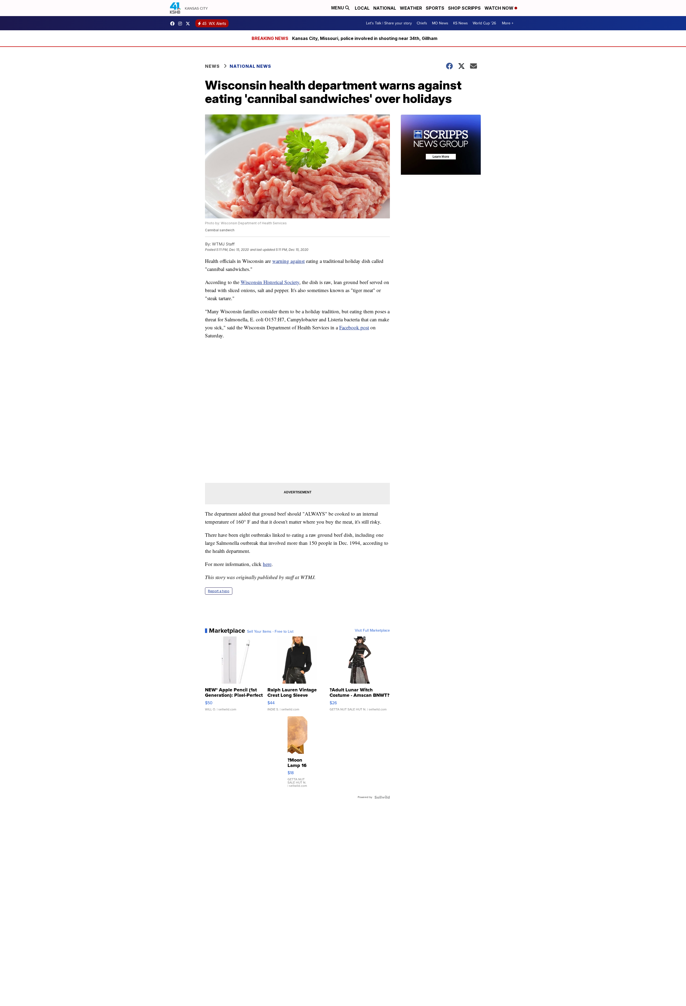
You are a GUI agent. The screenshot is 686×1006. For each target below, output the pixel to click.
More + (507, 23)
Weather (411, 8)
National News (250, 66)
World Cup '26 (484, 23)
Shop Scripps (464, 8)
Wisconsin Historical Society (270, 282)
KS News (460, 23)
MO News (440, 23)
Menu (338, 8)
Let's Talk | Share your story (389, 23)
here (267, 564)
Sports (435, 8)
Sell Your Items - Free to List (270, 632)
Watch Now (499, 8)
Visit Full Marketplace (372, 630)
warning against (288, 261)
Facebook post (354, 327)
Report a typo (218, 591)
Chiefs (422, 23)
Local (362, 8)
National (384, 8)
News (212, 66)
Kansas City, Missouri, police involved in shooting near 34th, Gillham (364, 38)
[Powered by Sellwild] (382, 797)
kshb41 (173, 23)
